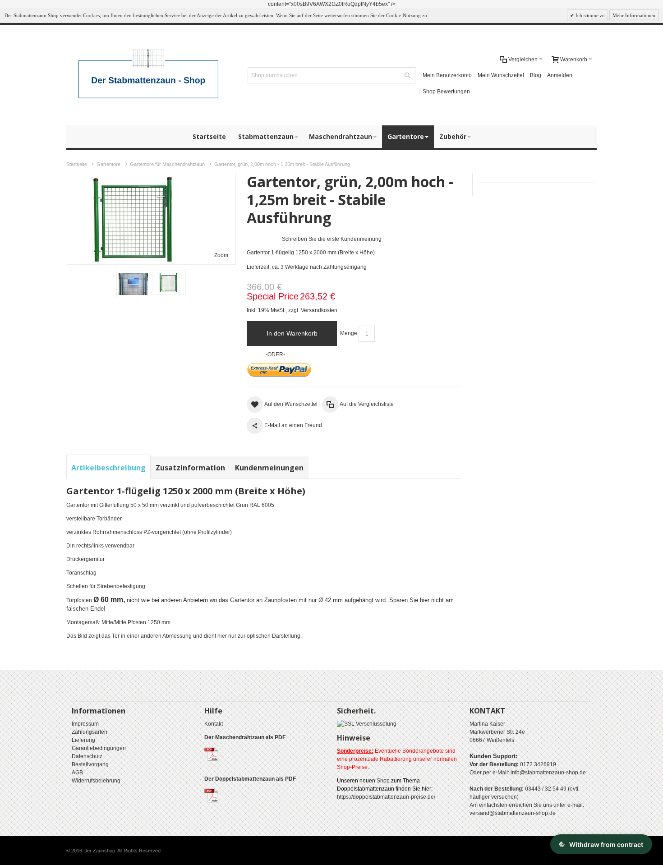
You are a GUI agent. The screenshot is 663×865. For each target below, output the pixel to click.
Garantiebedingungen (99, 748)
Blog (535, 75)
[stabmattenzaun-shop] (149, 75)
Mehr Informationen (633, 15)
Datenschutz (87, 756)
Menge (348, 333)
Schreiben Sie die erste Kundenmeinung (332, 239)
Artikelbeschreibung (108, 468)
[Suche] (407, 75)
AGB (77, 772)
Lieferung (83, 740)
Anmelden (559, 75)
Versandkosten (319, 310)
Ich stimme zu (589, 15)
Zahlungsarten (89, 732)
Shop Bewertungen (446, 91)
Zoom (221, 255)
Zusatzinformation (190, 468)
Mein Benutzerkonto (447, 75)
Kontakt (213, 724)
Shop (383, 781)
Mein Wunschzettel (501, 75)
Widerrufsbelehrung (96, 781)
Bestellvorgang (90, 764)
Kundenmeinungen (269, 468)
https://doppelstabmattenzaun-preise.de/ (386, 797)
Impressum (85, 724)
